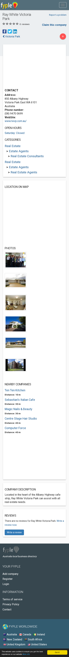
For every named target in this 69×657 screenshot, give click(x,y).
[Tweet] (10, 31)
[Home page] (9, 5)
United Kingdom (15, 644)
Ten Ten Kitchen (15, 390)
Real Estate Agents (24, 172)
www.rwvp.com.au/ (16, 121)
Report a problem (57, 14)
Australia (11, 634)
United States (38, 644)
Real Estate (12, 146)
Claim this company (54, 24)
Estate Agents (19, 151)
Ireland (40, 634)
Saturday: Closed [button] (14, 133)
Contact (7, 609)
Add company (10, 573)
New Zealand (14, 639)
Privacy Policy (11, 604)
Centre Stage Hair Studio (21, 418)
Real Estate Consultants (27, 156)
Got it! (57, 652)
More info (26, 654)
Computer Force (15, 428)
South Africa (34, 639)
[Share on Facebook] (5, 31)
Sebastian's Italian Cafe (20, 399)
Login (6, 584)
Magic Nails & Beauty (18, 409)
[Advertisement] (30, 67)
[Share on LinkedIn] (15, 31)
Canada (26, 634)
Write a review (14, 532)
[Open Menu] (62, 5)
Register (8, 578)
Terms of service (12, 599)
